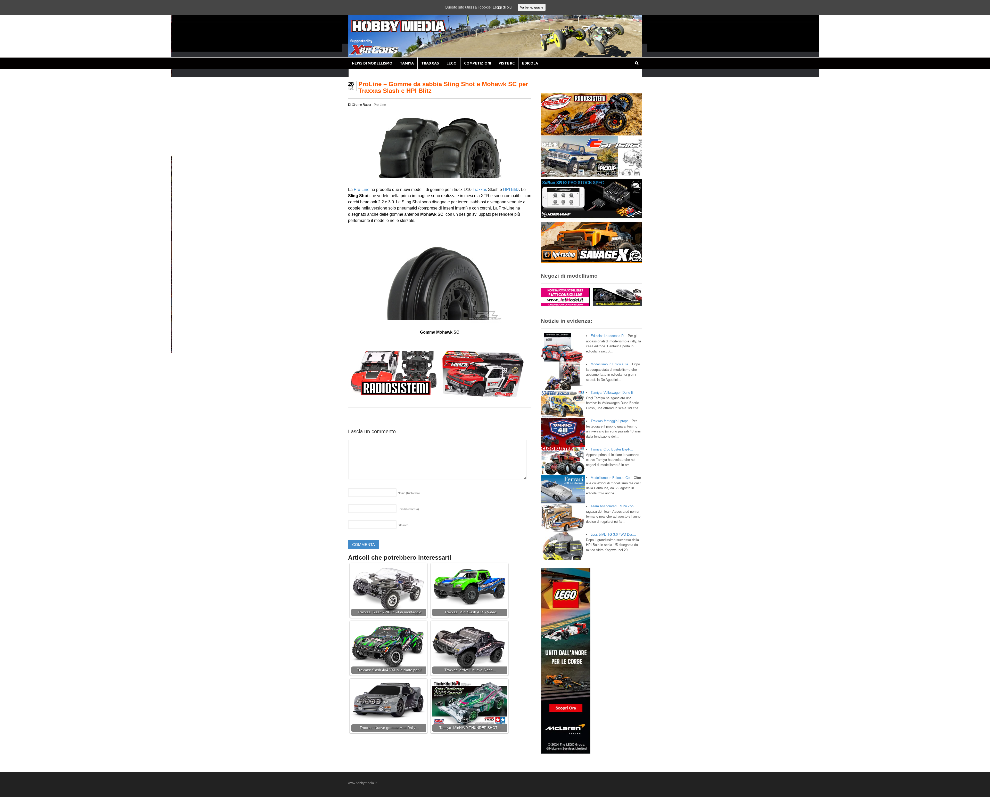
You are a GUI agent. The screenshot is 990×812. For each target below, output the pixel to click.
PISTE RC (507, 63)
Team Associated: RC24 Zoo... (614, 506)
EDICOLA (530, 63)
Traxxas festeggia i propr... (611, 421)
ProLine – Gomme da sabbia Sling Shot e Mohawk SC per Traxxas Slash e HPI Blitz (443, 87)
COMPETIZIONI (477, 63)
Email (408, 509)
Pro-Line (380, 105)
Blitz (515, 189)
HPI (506, 189)
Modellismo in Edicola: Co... (612, 478)
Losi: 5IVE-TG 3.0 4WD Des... (613, 534)
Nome (409, 493)
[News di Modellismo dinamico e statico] (408, 31)
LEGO (452, 63)
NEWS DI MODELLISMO (372, 63)
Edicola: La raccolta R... (609, 336)
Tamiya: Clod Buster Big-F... (612, 449)
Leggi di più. (503, 7)
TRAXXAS (430, 63)
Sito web (403, 525)
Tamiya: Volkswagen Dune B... (614, 393)
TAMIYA (407, 63)
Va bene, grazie (531, 7)
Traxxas (480, 189)
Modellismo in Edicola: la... (611, 364)
